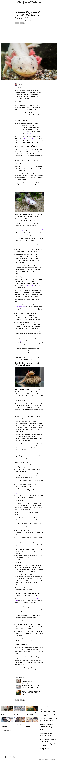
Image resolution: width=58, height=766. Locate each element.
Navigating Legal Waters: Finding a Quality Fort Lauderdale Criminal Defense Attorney (6, 724)
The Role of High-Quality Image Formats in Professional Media (47, 749)
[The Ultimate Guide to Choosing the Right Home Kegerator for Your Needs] (19, 719)
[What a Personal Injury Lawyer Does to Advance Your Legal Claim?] (18, 692)
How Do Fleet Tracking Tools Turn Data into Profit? (47, 744)
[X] (18, 23)
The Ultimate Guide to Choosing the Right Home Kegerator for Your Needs (19, 724)
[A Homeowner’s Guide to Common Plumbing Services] (18, 681)
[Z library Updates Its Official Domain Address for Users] (18, 687)
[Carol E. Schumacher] (16, 84)
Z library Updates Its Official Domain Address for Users (30, 686)
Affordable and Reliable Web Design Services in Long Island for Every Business (31, 724)
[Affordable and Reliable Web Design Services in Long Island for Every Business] (32, 719)
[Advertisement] (29, 35)
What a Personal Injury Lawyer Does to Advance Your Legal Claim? (31, 692)
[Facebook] (15, 23)
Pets (15, 20)
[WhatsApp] (23, 23)
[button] (2, 2)
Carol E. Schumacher (23, 84)
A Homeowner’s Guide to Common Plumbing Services (32, 680)
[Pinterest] (21, 23)
